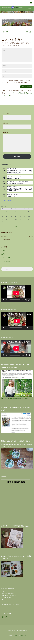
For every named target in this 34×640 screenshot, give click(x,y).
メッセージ (6, 132)
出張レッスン (11, 196)
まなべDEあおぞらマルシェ (15, 183)
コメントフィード (6, 257)
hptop (16, 11)
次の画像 (28, 32)
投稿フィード (5, 254)
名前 (5, 123)
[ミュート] (26, 300)
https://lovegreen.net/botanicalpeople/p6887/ (14, 398)
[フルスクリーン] (29, 300)
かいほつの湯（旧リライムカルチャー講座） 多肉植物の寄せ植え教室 (20, 172)
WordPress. (23, 635)
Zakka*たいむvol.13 (13, 178)
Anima (16, 635)
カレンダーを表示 (6, 200)
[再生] (4, 300)
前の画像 (5, 32)
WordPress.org (5, 261)
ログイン (3, 250)
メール (6, 113)
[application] (16, 293)
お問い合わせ (17, 156)
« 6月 (16, 226)
